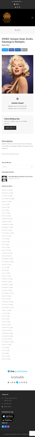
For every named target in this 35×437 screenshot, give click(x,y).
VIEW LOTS (9, 128)
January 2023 (6, 256)
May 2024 (4, 210)
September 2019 (7, 341)
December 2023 (6, 224)
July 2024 (4, 204)
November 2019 (6, 336)
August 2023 (5, 236)
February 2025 (6, 190)
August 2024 (5, 201)
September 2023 (7, 233)
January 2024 (6, 221)
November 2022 (6, 258)
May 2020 (4, 319)
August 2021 (5, 296)
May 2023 (4, 244)
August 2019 (5, 344)
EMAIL (17, 4)
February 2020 (6, 327)
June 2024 (5, 207)
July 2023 (4, 238)
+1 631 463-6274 (17, 1)
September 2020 (7, 307)
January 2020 (6, 330)
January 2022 (6, 281)
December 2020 (6, 301)
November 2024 (6, 193)
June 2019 (5, 350)
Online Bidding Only (12, 119)
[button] (32, 17)
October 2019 (6, 339)
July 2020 (4, 313)
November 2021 (6, 287)
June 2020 (5, 316)
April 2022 (5, 273)
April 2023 (5, 247)
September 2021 (7, 293)
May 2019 (4, 353)
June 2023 (5, 241)
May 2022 (4, 270)
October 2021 (6, 290)
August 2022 (5, 264)
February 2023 (6, 253)
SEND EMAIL (7, 406)
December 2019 (6, 333)
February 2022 (6, 278)
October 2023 (6, 230)
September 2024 (7, 198)
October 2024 (6, 195)
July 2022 (4, 267)
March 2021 (5, 299)
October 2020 (6, 304)
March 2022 (5, 276)
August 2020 (6, 310)
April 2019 (5, 356)
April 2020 (5, 321)
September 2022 (7, 261)
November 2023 (6, 227)
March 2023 (5, 250)
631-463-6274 (7, 403)
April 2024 (5, 213)
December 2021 (6, 284)
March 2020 (5, 324)
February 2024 (6, 218)
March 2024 (5, 215)
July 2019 (4, 347)
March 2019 (5, 359)
